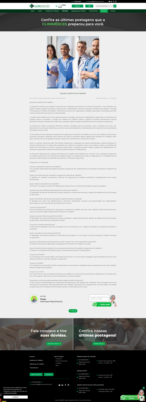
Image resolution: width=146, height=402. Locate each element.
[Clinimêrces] (40, 6)
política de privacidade (10, 393)
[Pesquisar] (114, 6)
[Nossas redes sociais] (109, 1)
